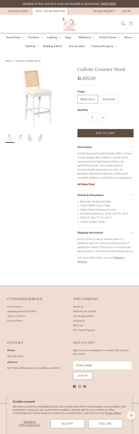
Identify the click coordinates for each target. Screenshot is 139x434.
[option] (37, 98)
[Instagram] (79, 386)
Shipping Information (90, 232)
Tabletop (30, 46)
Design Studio (18, 11)
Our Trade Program (84, 330)
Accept (67, 423)
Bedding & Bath (52, 46)
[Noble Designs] (69, 24)
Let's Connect (15, 306)
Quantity (82, 109)
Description (84, 147)
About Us (78, 306)
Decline (105, 423)
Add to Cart (105, 133)
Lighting (52, 37)
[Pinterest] (84, 386)
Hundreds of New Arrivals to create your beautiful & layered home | (69, 3)
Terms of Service (16, 316)
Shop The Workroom (50, 11)
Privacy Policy (113, 413)
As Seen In (79, 320)
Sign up (83, 375)
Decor (128, 37)
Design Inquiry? (104, 11)
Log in (126, 11)
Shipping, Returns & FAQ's (21, 311)
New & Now (13, 37)
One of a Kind (77, 46)
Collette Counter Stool (27, 60)
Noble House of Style (84, 311)
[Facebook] (74, 386)
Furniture (33, 37)
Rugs (68, 37)
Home (8, 60)
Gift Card (78, 325)
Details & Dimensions (90, 195)
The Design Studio (83, 316)
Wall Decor (84, 37)
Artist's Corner (108, 37)
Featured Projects (102, 46)
